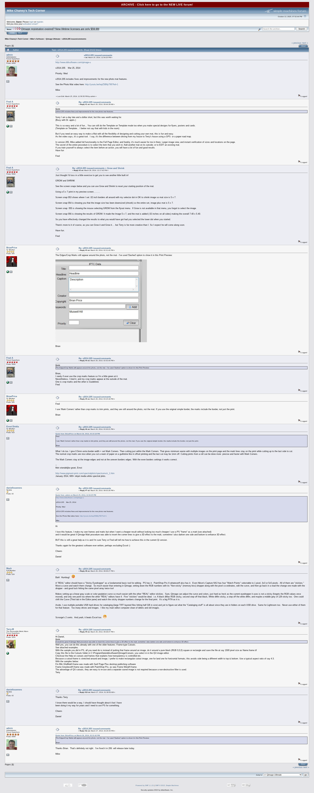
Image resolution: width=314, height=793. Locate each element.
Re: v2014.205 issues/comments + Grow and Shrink (98, 168)
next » (305, 43)
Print (303, 46)
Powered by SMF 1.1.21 (145, 785)
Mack (9, 568)
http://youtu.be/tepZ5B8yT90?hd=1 (101, 84)
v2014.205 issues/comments (74, 39)
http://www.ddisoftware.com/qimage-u (73, 62)
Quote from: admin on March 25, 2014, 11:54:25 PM (75, 495)
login (31, 22)
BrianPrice (11, 247)
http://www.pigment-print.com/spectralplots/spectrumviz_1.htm (84, 473)
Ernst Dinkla (12, 426)
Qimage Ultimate (53, 39)
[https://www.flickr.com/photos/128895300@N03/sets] (7, 127)
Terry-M (10, 629)
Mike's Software (37, 39)
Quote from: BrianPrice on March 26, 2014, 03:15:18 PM (77, 434)
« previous (296, 43)
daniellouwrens (14, 488)
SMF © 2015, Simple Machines (167, 785)
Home (12, 33)
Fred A (9, 101)
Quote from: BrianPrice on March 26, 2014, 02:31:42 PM (77, 735)
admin (9, 55)
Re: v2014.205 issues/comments (95, 102)
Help (20, 33)
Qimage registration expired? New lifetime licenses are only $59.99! (59, 29)
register (39, 22)
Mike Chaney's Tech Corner (16, 39)
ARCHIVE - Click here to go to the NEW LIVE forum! (157, 4)
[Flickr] (7, 654)
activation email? (30, 24)
